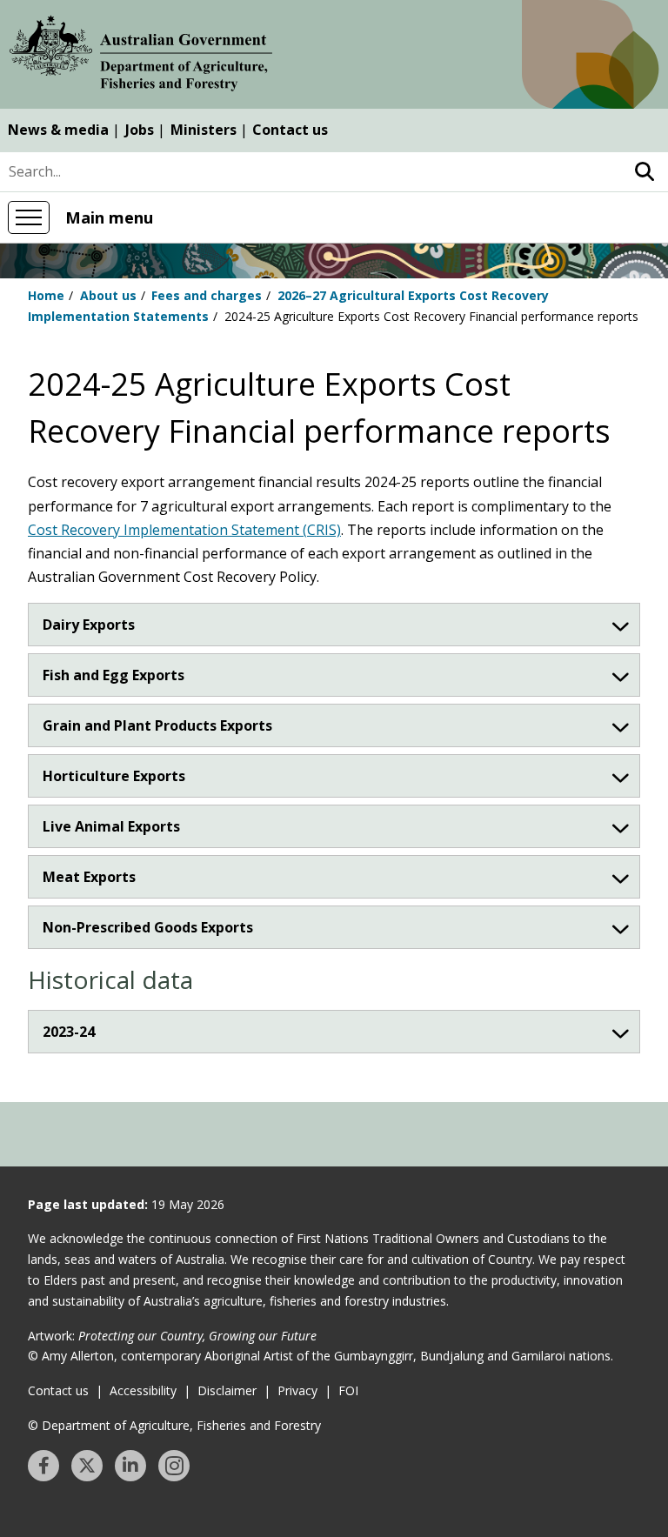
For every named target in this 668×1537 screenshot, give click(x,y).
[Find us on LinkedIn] (130, 1465)
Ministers (203, 129)
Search (644, 171)
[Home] (141, 56)
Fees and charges (206, 295)
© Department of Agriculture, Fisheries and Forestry (174, 1425)
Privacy (297, 1390)
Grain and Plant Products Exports (157, 725)
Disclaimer (227, 1390)
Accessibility (143, 1390)
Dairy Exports (89, 624)
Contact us (290, 129)
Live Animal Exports (111, 826)
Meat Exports (89, 876)
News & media (58, 129)
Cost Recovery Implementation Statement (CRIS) (184, 529)
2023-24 (69, 1031)
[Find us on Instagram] (174, 1465)
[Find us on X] (87, 1465)
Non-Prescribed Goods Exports (148, 927)
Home (46, 295)
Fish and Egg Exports (113, 675)
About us (108, 295)
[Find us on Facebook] (43, 1465)
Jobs (139, 129)
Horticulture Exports (114, 775)
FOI (348, 1390)
